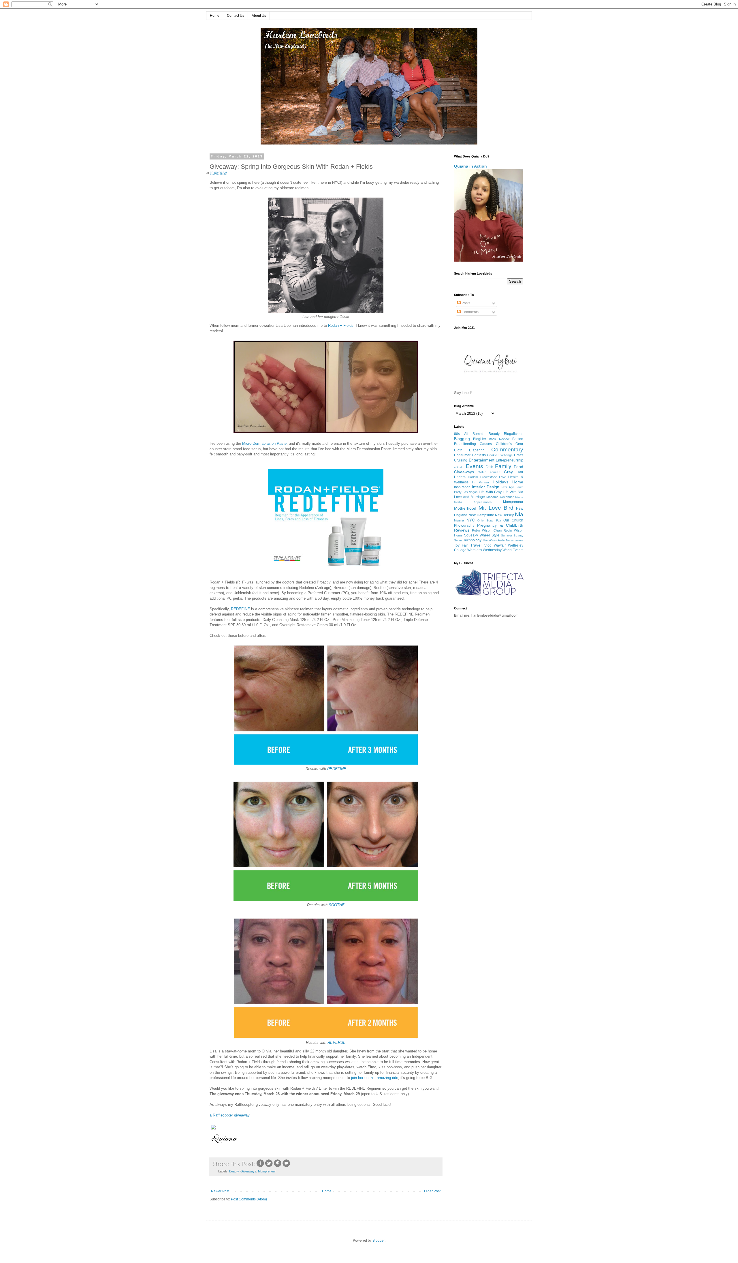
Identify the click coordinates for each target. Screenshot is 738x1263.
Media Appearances (473, 502)
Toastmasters (514, 540)
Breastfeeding (465, 444)
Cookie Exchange (500, 455)
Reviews (461, 530)
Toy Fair (461, 545)
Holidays (500, 482)
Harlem (460, 477)
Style (495, 535)
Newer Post (220, 1191)
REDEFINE (240, 609)
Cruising (460, 460)
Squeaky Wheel (477, 535)
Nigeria (459, 520)
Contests (479, 455)
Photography (464, 525)
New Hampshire (481, 515)
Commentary (507, 449)
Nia (519, 514)
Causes (486, 444)
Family (503, 466)
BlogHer (479, 439)
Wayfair (500, 545)
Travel (475, 545)
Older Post (432, 1191)
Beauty (234, 1171)
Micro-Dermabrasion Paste (264, 443)
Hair (520, 472)
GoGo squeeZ (489, 472)
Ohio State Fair (489, 520)
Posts (465, 303)
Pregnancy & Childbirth (500, 525)
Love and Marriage (469, 497)
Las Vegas (470, 492)
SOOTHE (336, 905)
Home (214, 16)
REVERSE (336, 1042)
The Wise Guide (493, 540)
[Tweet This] (269, 1166)
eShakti (459, 467)
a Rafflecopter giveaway (230, 1115)
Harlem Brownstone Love (487, 477)
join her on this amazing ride (374, 1078)
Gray (508, 472)
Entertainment (481, 460)
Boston (517, 439)
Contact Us (235, 16)
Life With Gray (490, 492)
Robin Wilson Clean (487, 530)
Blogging (462, 438)
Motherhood (465, 508)
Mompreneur (267, 1171)
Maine (519, 497)
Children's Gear (509, 444)
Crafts (518, 455)
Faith (489, 467)
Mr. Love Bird (496, 508)
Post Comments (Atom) (249, 1199)
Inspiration (462, 487)
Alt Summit (474, 434)
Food (518, 466)
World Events (512, 550)
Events (474, 466)
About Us (259, 16)
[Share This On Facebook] (260, 1166)
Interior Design (485, 487)
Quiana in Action (470, 166)
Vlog (488, 545)
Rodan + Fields (340, 325)
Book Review (499, 439)
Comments (470, 312)
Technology (472, 540)
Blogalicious (513, 434)
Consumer (462, 455)
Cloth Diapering (469, 450)
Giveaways (248, 1171)
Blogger (378, 1240)
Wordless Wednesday (484, 550)
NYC (470, 520)
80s (457, 434)
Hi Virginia (480, 482)
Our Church (513, 520)
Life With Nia (513, 492)
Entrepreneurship (509, 460)
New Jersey (504, 515)
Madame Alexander (500, 497)
